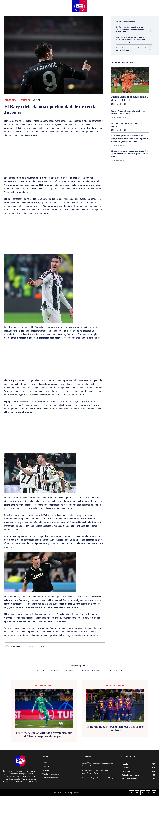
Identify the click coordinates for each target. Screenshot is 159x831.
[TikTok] (142, 792)
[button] (152, 6)
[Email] (102, 646)
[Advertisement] (53, 157)
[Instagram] (137, 792)
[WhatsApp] (96, 646)
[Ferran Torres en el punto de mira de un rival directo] (130, 80)
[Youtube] (154, 792)
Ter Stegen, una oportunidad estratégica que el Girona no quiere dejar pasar (44, 734)
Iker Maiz (16, 646)
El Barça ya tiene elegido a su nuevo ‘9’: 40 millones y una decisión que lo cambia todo (131, 29)
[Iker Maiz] (7, 646)
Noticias (25, 100)
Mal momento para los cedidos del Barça (98, 778)
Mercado (10, 100)
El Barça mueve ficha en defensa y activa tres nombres (115, 728)
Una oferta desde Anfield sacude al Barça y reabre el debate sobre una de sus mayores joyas (130, 39)
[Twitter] (90, 646)
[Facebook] (84, 646)
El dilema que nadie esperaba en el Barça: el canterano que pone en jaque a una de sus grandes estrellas (129, 138)
